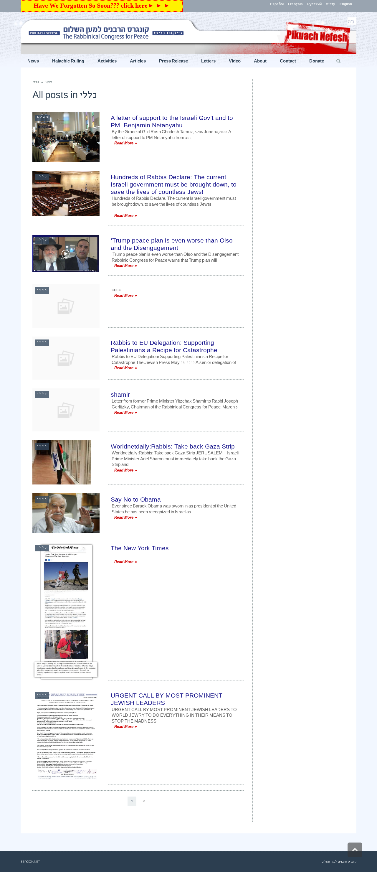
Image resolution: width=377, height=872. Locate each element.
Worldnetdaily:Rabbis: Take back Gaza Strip (173, 446)
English (346, 4)
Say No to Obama (136, 499)
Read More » (125, 144)
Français (295, 4)
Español (277, 4)
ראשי (48, 82)
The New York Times (140, 548)
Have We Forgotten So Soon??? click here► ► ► (102, 6)
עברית (330, 4)
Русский (314, 4)
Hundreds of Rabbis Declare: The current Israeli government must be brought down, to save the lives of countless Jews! (174, 184)
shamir (120, 394)
